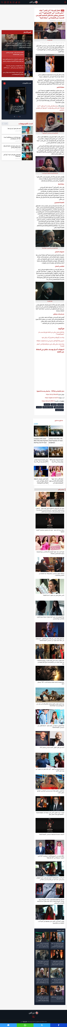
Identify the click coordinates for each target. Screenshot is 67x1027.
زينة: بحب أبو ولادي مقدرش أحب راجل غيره (53, 337)
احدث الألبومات (26, 83)
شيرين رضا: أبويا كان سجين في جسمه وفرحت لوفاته (50, 340)
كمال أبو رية (60, 404)
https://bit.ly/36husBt (52, 394)
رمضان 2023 (47, 404)
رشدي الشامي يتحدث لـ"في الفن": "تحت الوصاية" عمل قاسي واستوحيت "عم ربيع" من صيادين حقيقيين (50, 108)
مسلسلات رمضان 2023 (48, 407)
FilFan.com (44, 1021)
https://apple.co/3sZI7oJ (52, 397)
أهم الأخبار (27, 32)
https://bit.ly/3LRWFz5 (48, 401)
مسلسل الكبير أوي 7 (59, 407)
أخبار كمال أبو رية (59, 409)
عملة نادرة (39, 407)
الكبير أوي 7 (53, 404)
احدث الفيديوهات (18, 124)
